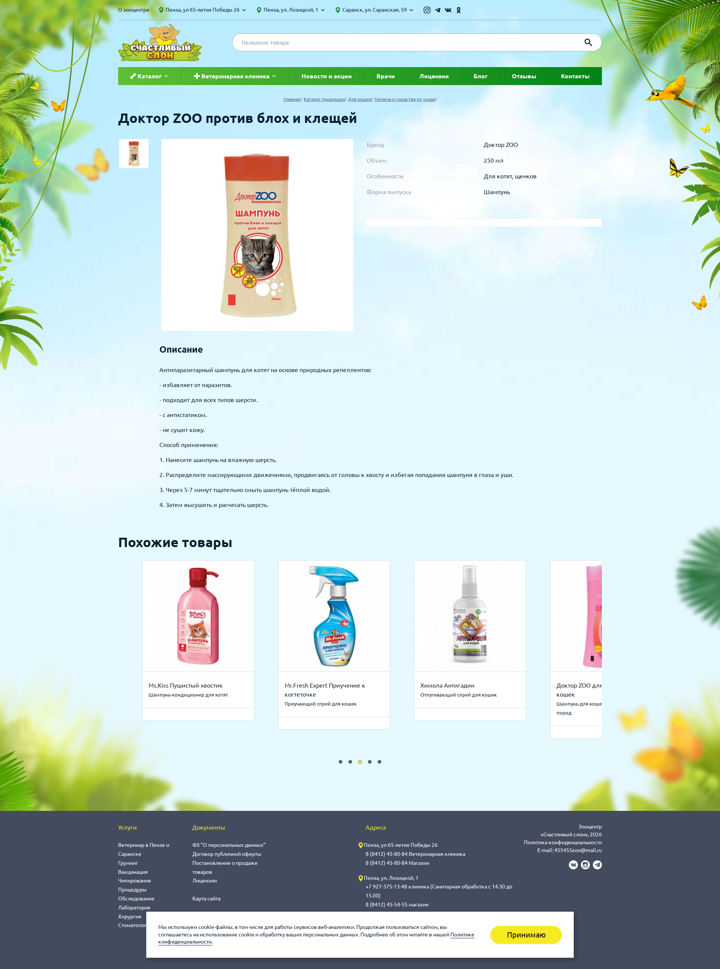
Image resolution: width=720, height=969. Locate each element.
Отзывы (524, 76)
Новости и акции (327, 76)
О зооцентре (133, 10)
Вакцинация (133, 872)
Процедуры (132, 890)
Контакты (575, 76)
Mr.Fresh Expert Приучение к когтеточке (325, 690)
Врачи (385, 76)
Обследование (136, 899)
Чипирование (134, 881)
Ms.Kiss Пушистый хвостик (185, 685)
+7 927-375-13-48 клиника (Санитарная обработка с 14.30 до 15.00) (439, 891)
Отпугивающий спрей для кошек (458, 694)
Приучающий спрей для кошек (321, 703)
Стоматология (135, 925)
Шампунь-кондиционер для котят (188, 694)
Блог (481, 76)
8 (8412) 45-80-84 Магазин (397, 863)
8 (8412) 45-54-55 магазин (397, 905)
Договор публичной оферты (226, 854)
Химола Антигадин (447, 685)
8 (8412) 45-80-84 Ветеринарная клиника (415, 854)
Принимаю (526, 934)
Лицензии (434, 76)
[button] (340, 762)
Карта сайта (206, 899)
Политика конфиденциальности (563, 842)
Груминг (128, 863)
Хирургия (129, 917)
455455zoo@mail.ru (578, 850)
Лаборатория (134, 908)
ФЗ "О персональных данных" (229, 845)
